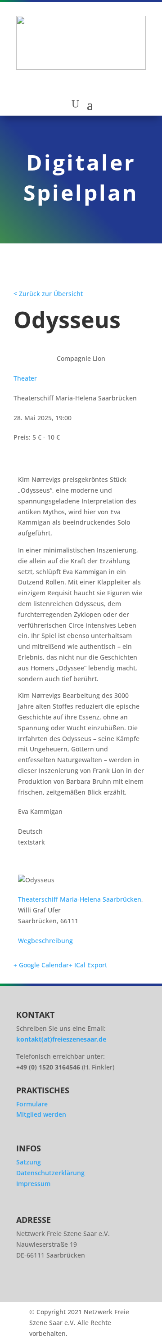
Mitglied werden (41, 1114)
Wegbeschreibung (45, 940)
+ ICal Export (88, 965)
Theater (25, 378)
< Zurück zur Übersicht (48, 293)
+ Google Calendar (41, 965)
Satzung (28, 1162)
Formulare (32, 1104)
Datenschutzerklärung (50, 1172)
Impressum (33, 1183)
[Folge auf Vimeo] (77, 1285)
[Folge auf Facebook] (52, 1285)
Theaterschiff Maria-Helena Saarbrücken (79, 899)
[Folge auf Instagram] (27, 1285)
